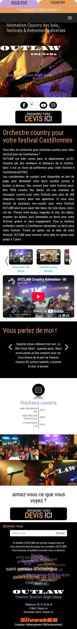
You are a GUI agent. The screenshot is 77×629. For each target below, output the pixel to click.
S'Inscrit (60, 533)
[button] (13, 356)
